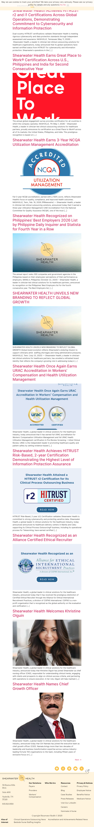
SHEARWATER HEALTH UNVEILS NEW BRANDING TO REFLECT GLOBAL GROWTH (46, 297)
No (64, 5)
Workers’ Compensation (35, 795)
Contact (64, 786)
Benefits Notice (83, 794)
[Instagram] (63, 768)
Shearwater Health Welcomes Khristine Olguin (46, 613)
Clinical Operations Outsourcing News (30, 819)
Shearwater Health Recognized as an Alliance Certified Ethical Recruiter (45, 537)
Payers (32, 786)
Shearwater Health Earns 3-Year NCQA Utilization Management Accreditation (46, 142)
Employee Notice (84, 790)
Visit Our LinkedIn (68, 803)
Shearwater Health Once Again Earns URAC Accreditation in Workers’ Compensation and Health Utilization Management (45, 373)
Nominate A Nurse (68, 811)
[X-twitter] (82, 768)
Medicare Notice (84, 798)
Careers (64, 807)
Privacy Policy (82, 786)
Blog (63, 790)
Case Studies (66, 794)
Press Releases (67, 798)
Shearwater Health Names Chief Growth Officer (41, 686)
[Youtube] (75, 768)
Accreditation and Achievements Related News (68, 819)
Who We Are (50, 783)
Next (78, 760)
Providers (33, 790)
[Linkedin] (69, 768)
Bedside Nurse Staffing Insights (27, 822)
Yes (61, 5)
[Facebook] (57, 768)
